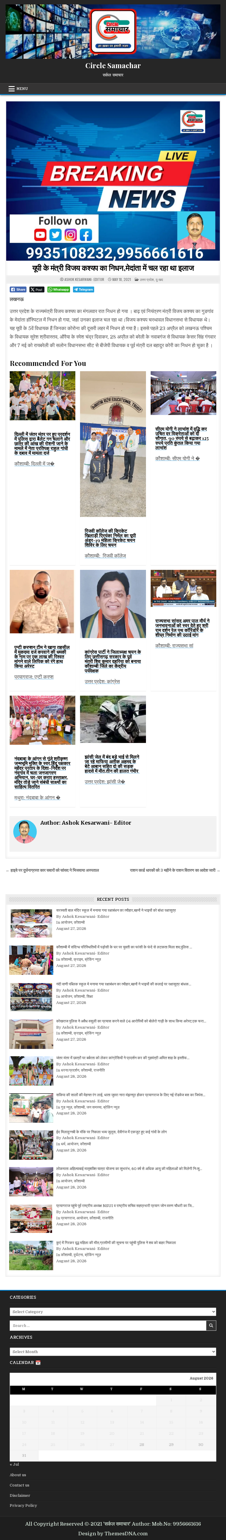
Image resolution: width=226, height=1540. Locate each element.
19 (82, 1433)
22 (171, 1433)
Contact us (19, 1485)
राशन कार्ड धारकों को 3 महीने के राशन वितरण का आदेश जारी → (175, 870)
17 (24, 1433)
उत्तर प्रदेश (147, 279)
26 (82, 1444)
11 (53, 1422)
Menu (22, 89)
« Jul (14, 1464)
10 (24, 1422)
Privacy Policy (23, 1505)
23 (201, 1433)
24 (24, 1444)
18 (53, 1433)
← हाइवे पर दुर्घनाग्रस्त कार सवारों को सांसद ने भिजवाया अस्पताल (52, 870)
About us (18, 1475)
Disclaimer (20, 1495)
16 (201, 1422)
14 (142, 1422)
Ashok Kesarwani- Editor (84, 279)
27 (112, 1444)
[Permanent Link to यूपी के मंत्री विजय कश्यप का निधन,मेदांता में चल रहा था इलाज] (113, 181)
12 (82, 1422)
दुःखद (159, 279)
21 (142, 1433)
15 (171, 1422)
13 (112, 1422)
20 (111, 1433)
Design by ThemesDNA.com (113, 1533)
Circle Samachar (113, 65)
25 (53, 1444)
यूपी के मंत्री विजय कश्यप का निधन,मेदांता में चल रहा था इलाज (113, 267)
